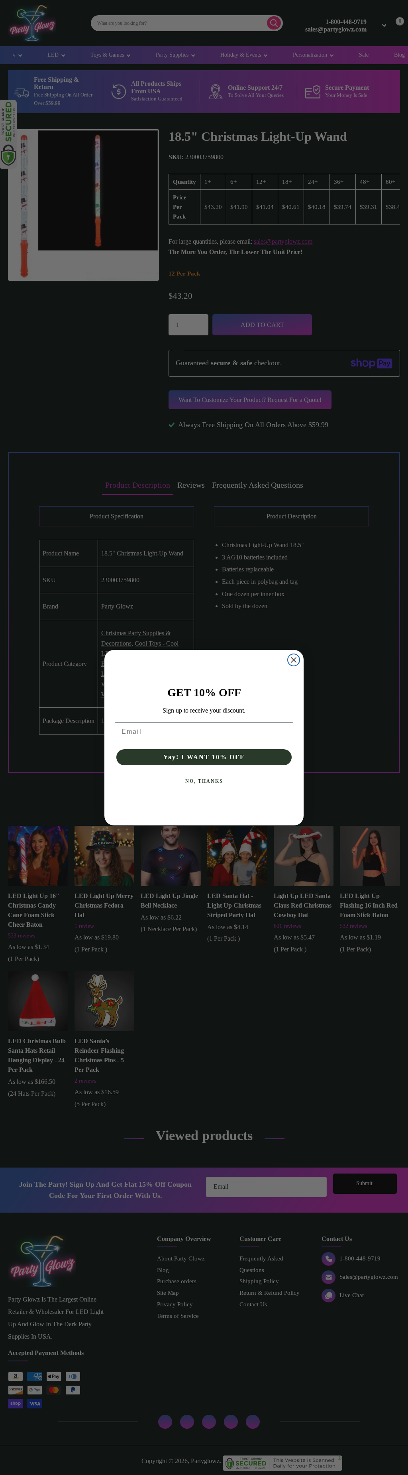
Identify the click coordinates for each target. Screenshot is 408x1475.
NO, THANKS (204, 781)
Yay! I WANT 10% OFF (204, 757)
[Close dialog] (294, 660)
